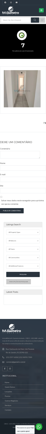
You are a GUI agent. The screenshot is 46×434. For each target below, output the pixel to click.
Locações (8, 391)
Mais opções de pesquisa (18, 282)
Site (1, 185)
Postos (7, 396)
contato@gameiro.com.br (15, 362)
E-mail (2, 174)
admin (17, 51)
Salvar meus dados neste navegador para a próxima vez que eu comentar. (22, 202)
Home (7, 382)
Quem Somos (10, 387)
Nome (2, 163)
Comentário (5, 148)
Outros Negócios (11, 401)
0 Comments (29, 51)
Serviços (8, 405)
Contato (8, 410)
